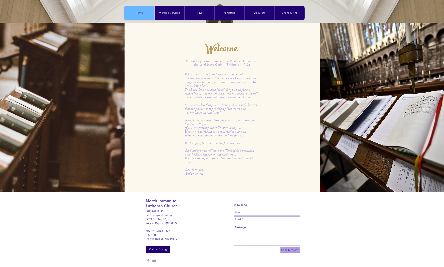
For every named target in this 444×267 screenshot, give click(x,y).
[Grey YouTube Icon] (154, 261)
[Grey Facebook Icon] (148, 261)
